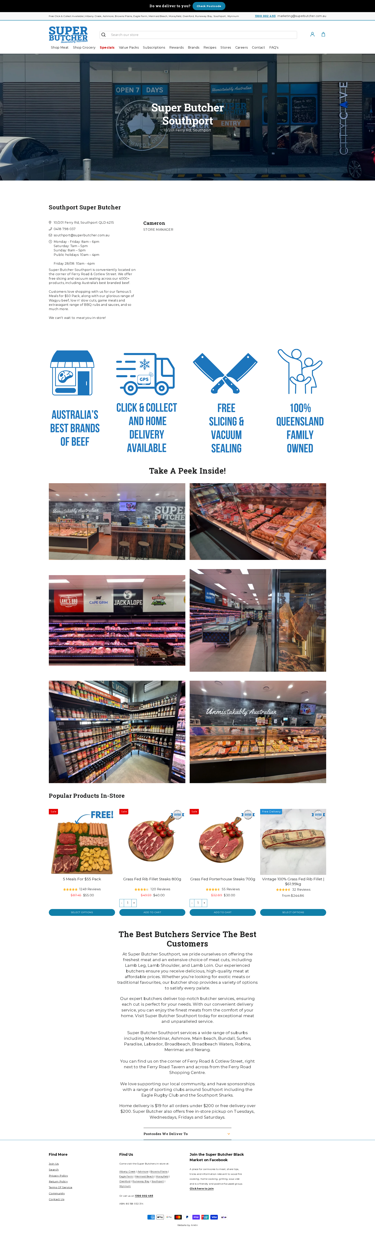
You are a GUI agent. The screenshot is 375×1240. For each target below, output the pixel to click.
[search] (202, 35)
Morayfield (162, 1176)
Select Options (82, 912)
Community (57, 1193)
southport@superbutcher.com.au (82, 235)
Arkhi (194, 1225)
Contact (258, 47)
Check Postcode (209, 6)
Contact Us (56, 1199)
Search (54, 1169)
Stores (226, 47)
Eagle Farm (126, 1176)
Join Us (54, 1163)
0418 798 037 (65, 229)
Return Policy (58, 1181)
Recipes (210, 47)
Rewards (176, 47)
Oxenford (124, 1181)
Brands (193, 47)
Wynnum (125, 1186)
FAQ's (273, 47)
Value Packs (129, 47)
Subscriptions (154, 47)
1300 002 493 (265, 16)
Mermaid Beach (144, 1176)
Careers (241, 47)
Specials (107, 47)
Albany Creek (127, 1171)
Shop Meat (60, 47)
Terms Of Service (60, 1187)
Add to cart (152, 912)
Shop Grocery (84, 47)
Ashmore (143, 1171)
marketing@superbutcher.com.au (302, 16)
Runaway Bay (140, 1181)
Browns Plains (159, 1171)
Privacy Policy (58, 1175)
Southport (158, 1181)
